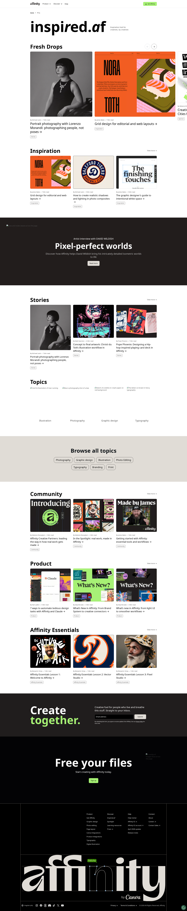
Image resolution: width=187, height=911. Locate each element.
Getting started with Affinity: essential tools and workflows (134, 540)
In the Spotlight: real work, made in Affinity (92, 540)
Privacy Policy (139, 721)
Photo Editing (123, 460)
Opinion (181, 119)
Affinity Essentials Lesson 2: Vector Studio (92, 676)
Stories (33, 137)
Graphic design (84, 460)
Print (111, 467)
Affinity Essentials (37, 682)
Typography (80, 467)
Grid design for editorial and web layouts (126, 124)
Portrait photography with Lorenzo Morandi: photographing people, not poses (57, 128)
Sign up (93, 780)
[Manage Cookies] (183, 907)
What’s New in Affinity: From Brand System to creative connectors (92, 609)
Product (33, 616)
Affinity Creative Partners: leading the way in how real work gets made (48, 542)
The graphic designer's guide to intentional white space (133, 197)
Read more (94, 263)
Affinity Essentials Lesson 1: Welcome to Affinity (45, 676)
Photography (63, 460)
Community (35, 549)
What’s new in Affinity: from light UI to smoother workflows (135, 609)
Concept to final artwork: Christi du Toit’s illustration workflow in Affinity (92, 347)
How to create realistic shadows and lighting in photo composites (91, 198)
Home (32, 13)
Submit (140, 717)
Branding (97, 467)
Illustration (104, 460)
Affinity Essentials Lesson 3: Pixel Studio (134, 676)
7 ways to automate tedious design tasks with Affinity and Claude (49, 609)
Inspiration (99, 129)
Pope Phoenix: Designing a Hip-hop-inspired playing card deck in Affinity (134, 347)
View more (152, 151)
